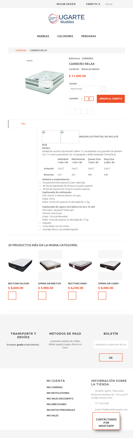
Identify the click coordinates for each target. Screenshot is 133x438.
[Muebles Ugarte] (66, 19)
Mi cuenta (56, 380)
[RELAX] (44, 83)
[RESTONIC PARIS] (80, 265)
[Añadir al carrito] (12, 296)
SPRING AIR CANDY (108, 283)
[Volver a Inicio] (11, 50)
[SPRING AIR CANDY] (110, 265)
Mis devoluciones (58, 393)
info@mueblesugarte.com (114, 409)
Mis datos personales (61, 410)
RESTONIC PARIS (77, 283)
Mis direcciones (56, 404)
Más (23, 124)
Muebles (43, 36)
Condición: (74, 69)
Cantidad (73, 98)
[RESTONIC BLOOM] (20, 265)
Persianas (88, 36)
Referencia (74, 58)
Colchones (65, 36)
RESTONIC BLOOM (18, 283)
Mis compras (55, 387)
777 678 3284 (102, 403)
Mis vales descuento (60, 398)
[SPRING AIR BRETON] (50, 265)
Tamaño (73, 83)
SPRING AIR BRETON (49, 283)
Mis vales (53, 415)
